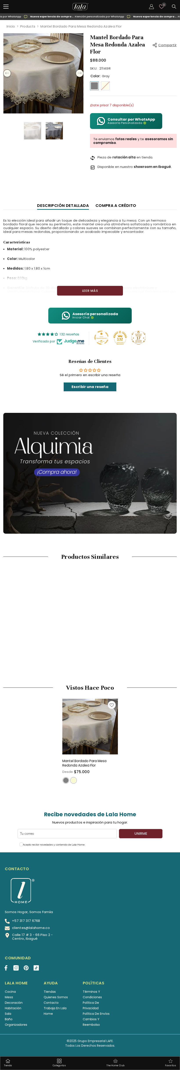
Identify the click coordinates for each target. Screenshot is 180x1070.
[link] (31, 648)
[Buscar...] (174, 6)
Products (27, 26)
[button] (7, 73)
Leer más (90, 291)
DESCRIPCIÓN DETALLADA (63, 205)
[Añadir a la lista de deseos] (112, 705)
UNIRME (140, 833)
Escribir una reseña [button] (90, 386)
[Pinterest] (26, 968)
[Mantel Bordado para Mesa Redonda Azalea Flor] (90, 726)
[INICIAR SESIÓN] (151, 6)
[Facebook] (6, 968)
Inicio (11, 26)
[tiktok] (36, 968)
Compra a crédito (115, 205)
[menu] (6, 6)
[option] (43, 73)
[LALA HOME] (90, 473)
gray (66, 780)
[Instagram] (16, 968)
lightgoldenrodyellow (73, 780)
